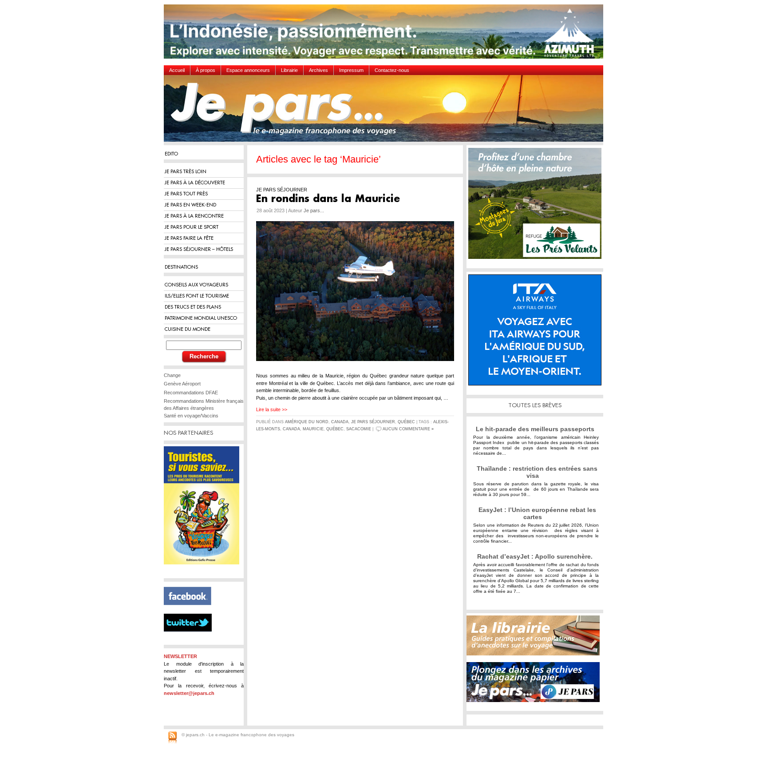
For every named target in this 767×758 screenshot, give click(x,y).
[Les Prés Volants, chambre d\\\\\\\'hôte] (537, 207)
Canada (339, 422)
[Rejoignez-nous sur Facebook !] (191, 610)
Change (172, 375)
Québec (406, 422)
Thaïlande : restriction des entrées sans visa (537, 472)
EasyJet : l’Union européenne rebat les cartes (537, 513)
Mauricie (313, 429)
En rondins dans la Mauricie (328, 199)
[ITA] (537, 333)
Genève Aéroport (182, 383)
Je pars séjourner (373, 422)
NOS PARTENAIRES (188, 433)
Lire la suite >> (271, 409)
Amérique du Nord (306, 422)
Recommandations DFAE (191, 392)
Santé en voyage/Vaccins (191, 415)
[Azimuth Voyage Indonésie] (386, 34)
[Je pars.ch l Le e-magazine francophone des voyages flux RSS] (172, 738)
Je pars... (314, 210)
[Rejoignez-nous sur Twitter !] (191, 639)
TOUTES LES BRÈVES (534, 405)
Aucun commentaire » (408, 429)
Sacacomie (358, 429)
